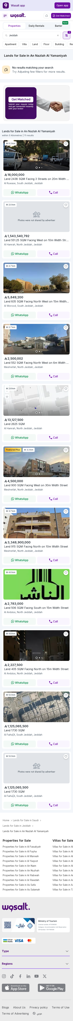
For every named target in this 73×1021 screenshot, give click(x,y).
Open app (62, 5)
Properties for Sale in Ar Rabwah (21, 875)
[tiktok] (12, 976)
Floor (46, 44)
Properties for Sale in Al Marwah (21, 856)
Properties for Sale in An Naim (19, 865)
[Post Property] (47, 15)
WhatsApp (21, 192)
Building (59, 44)
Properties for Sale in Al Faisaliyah (22, 846)
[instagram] (4, 976)
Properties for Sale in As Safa (19, 884)
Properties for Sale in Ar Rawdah (21, 880)
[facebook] (20, 976)
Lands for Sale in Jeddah (17, 825)
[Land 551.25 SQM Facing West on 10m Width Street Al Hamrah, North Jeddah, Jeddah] (36, 217)
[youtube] (36, 976)
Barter (61, 25)
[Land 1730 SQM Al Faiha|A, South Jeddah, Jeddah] (36, 768)
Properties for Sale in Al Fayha (20, 851)
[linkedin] (28, 976)
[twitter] (45, 976)
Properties (14, 25)
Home (6, 820)
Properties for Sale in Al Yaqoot (20, 860)
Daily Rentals (36, 25)
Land (35, 44)
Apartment (10, 44)
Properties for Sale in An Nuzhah (21, 870)
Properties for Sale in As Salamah (21, 889)
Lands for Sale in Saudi (26, 820)
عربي (39, 1013)
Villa (24, 44)
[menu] (5, 16)
